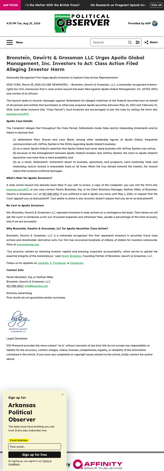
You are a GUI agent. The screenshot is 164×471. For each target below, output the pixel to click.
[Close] (62, 394)
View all (156, 5)
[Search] (130, 42)
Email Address (19, 440)
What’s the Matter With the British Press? (49, 5)
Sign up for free (34, 455)
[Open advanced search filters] (137, 42)
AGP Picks (10, 5)
